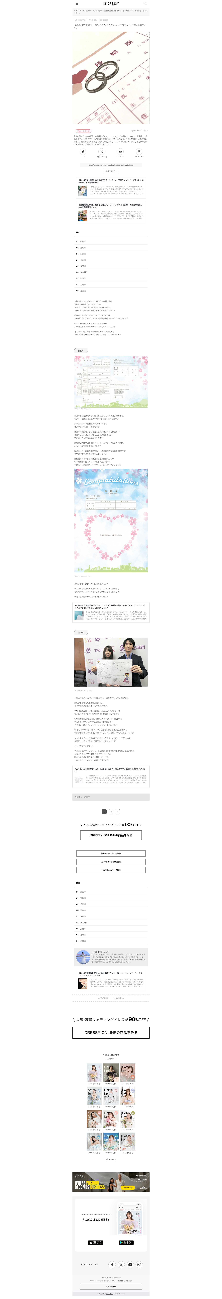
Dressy (111, 4)
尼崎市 (83, 285)
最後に (83, 291)
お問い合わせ (111, 1287)
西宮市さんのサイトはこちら (82, 408)
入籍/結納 (97, 11)
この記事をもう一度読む (111, 870)
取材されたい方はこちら (125, 1281)
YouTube (120, 157)
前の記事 (103, 998)
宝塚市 (83, 248)
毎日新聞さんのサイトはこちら (83, 691)
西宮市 (83, 242)
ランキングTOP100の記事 (111, 862)
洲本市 (83, 260)
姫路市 (83, 254)
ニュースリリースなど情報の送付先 (111, 1277)
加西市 (83, 278)
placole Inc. (109, 1294)
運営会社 (92, 1281)
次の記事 (119, 998)
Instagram (139, 157)
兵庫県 (94, 20)
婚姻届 (105, 20)
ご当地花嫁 (81, 20)
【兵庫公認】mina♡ (100, 952)
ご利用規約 (99, 1281)
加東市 (83, 266)
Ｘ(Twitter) (102, 157)
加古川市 (84, 272)
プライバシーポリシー (110, 1281)
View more (111, 1159)
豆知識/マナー (88, 11)
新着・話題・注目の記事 (111, 853)
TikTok (83, 157)
